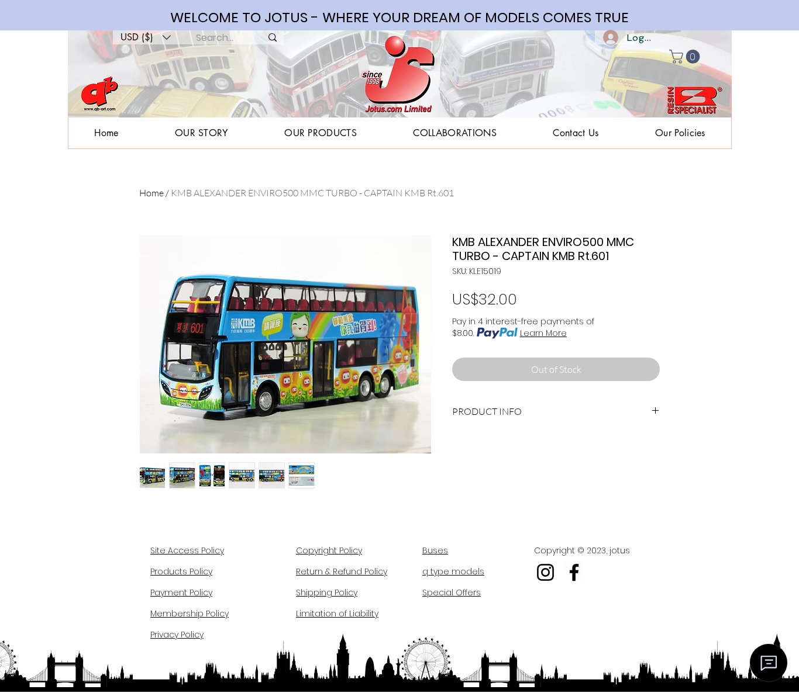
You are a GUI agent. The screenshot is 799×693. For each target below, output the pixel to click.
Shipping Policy (326, 592)
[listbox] (145, 37)
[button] (145, 37)
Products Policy (181, 571)
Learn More (543, 333)
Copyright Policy (329, 550)
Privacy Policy (177, 634)
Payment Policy (181, 592)
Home (151, 193)
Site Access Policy (187, 550)
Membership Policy (189, 613)
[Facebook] (574, 572)
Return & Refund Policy (341, 571)
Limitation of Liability (337, 613)
